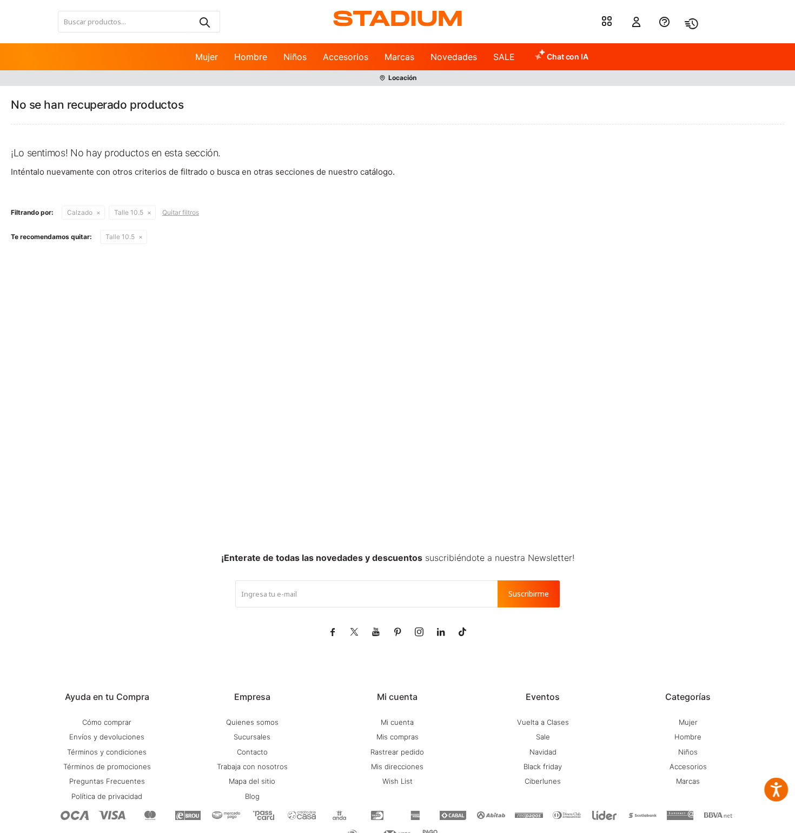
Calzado (79, 212)
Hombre (250, 56)
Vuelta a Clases (543, 722)
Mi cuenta (397, 722)
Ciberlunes (543, 781)
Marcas (399, 56)
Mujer (206, 56)
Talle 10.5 (128, 212)
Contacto (252, 752)
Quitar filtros (180, 212)
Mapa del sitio (252, 781)
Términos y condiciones (107, 752)
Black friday (543, 766)
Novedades (453, 56)
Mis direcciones (397, 766)
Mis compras (397, 736)
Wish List (397, 781)
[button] (204, 21)
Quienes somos (252, 722)
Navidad (542, 752)
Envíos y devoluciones (106, 736)
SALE (504, 56)
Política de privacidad (106, 796)
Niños (295, 56)
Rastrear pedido (397, 752)
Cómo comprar (106, 722)
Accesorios (345, 56)
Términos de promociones (107, 766)
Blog (252, 796)
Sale (543, 736)
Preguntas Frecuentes (107, 781)
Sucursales (252, 736)
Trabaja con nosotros (252, 766)
